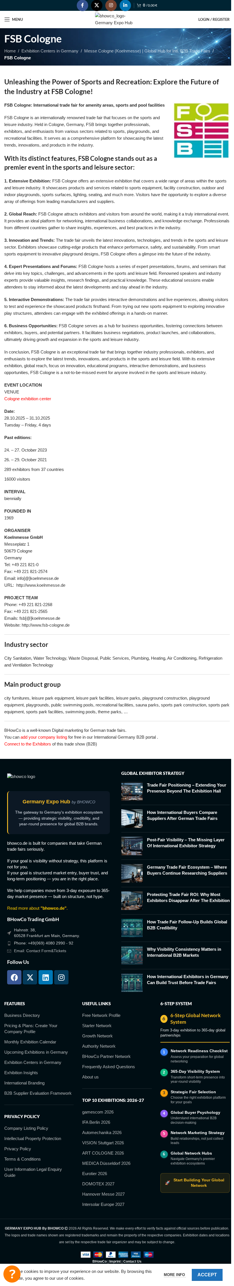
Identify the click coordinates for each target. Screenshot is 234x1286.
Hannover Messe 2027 (103, 1194)
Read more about (36, 908)
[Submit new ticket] (12, 1274)
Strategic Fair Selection (193, 1092)
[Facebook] (14, 977)
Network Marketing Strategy (198, 1132)
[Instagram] (61, 977)
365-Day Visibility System (195, 1071)
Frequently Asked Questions (108, 1066)
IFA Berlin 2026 (96, 1122)
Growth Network (97, 1035)
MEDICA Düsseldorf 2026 (106, 1163)
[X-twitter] (30, 977)
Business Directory (22, 1015)
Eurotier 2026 (94, 1173)
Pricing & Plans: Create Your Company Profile (30, 1028)
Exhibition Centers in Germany (49, 50)
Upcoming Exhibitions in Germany (36, 1052)
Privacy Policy (17, 1148)
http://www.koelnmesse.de (40, 585)
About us (90, 1076)
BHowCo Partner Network (106, 1056)
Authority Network (99, 1046)
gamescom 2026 (98, 1112)
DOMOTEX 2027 (98, 1183)
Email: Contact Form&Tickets (40, 950)
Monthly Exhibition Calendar (30, 1041)
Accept (207, 1274)
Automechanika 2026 (102, 1132)
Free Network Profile (101, 1015)
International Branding (24, 1082)
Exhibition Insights (21, 1072)
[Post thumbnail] (132, 791)
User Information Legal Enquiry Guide (33, 1172)
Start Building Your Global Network (194, 1183)
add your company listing (44, 737)
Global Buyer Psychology (195, 1112)
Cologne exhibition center (27, 398)
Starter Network (97, 1025)
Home (10, 50)
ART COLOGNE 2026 (103, 1153)
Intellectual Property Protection (32, 1138)
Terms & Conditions (22, 1159)
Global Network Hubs (191, 1153)
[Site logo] (117, 19)
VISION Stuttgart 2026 (103, 1142)
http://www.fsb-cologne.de (46, 625)
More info (175, 1275)
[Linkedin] (46, 977)
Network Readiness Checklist (199, 1051)
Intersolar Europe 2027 (103, 1204)
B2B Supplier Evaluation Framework (38, 1093)
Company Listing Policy (26, 1128)
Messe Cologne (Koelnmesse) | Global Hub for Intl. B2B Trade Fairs (147, 50)
